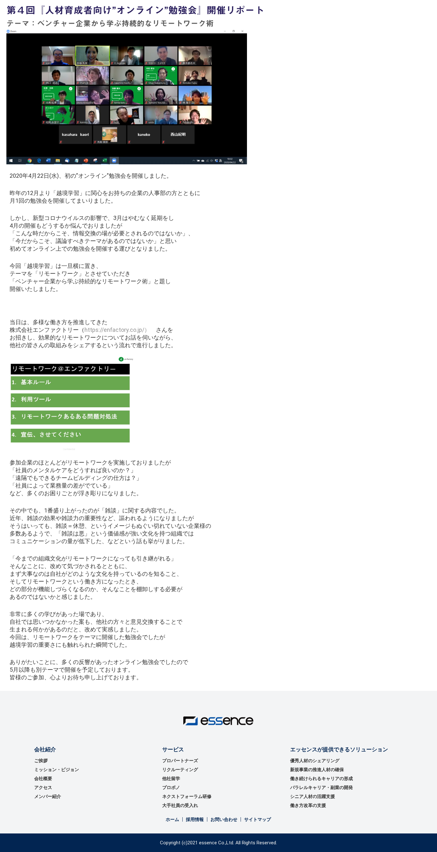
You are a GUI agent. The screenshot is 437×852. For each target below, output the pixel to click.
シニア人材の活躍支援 (312, 796)
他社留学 (171, 778)
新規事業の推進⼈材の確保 (317, 769)
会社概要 (43, 778)
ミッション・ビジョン (56, 769)
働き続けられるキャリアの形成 (321, 778)
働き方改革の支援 (308, 805)
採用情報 (195, 819)
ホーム (172, 819)
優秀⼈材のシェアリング (314, 760)
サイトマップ (257, 819)
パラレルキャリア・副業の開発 (321, 787)
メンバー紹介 (47, 796)
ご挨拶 (41, 760)
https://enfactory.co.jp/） (117, 329)
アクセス (43, 787)
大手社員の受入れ (180, 805)
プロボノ (171, 787)
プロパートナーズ (180, 760)
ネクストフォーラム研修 (186, 796)
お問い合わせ (224, 819)
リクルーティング (180, 769)
